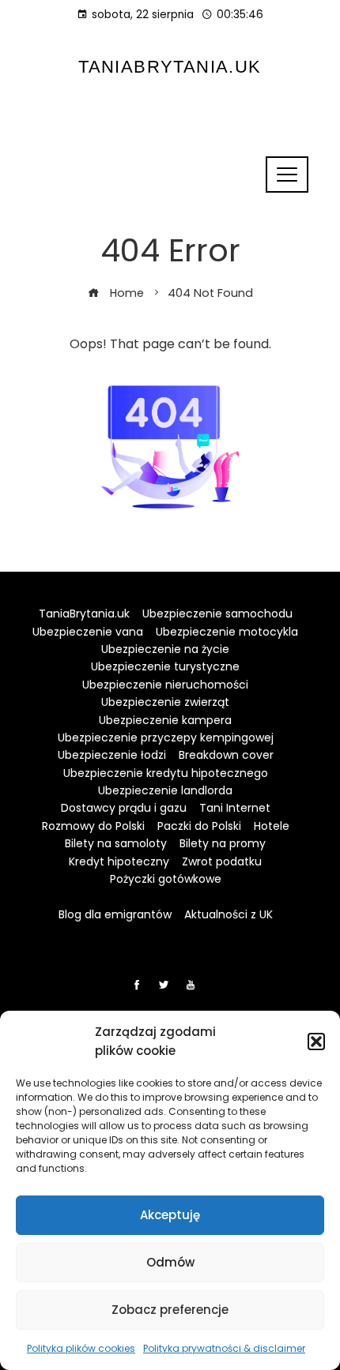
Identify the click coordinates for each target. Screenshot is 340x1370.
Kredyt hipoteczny (119, 861)
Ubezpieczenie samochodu (217, 613)
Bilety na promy (222, 843)
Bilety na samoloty (116, 843)
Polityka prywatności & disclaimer (224, 1348)
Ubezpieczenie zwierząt (165, 702)
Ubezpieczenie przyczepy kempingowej (166, 737)
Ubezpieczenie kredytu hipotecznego (165, 773)
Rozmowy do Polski (93, 826)
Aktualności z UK (228, 914)
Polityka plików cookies (81, 1348)
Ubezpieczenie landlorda (165, 790)
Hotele (271, 826)
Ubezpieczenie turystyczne (165, 666)
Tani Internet (234, 808)
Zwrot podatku (222, 861)
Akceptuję (170, 1215)
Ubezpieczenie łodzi (112, 755)
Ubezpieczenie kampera (165, 720)
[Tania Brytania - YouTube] (190, 985)
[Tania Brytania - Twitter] (163, 985)
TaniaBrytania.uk (169, 67)
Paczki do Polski (199, 826)
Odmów (170, 1262)
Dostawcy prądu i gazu (124, 808)
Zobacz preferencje (170, 1309)
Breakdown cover (226, 755)
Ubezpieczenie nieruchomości (165, 685)
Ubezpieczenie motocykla (227, 632)
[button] (316, 1041)
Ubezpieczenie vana (87, 632)
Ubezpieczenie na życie (165, 649)
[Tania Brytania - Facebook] (136, 985)
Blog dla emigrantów (115, 914)
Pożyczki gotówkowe (165, 879)
